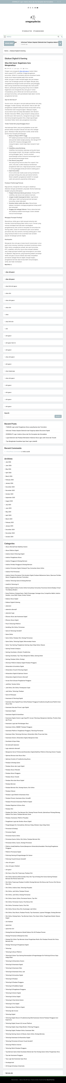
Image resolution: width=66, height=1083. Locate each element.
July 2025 (8, 504)
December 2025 (10, 487)
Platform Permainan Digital (13, 852)
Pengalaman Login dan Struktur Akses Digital (18, 821)
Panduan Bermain (11, 784)
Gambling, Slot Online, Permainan (15, 627)
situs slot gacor (24, 71)
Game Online (9, 634)
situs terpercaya (10, 371)
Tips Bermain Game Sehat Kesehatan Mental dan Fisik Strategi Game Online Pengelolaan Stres (33, 1052)
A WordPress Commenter (13, 451)
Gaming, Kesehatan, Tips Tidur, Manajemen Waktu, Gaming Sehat (24, 656)
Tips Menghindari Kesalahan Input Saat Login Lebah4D (21, 441)
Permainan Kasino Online (13, 835)
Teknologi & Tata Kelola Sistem (15, 1000)
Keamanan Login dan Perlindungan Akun (17, 723)
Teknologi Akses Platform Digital (15, 1007)
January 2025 (9, 526)
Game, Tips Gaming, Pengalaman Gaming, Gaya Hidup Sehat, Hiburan (25, 645)
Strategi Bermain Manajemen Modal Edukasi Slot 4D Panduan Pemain (25, 932)
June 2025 (8, 508)
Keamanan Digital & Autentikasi (15, 714)
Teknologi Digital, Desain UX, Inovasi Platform (19, 1023)
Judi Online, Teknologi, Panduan (15, 691)
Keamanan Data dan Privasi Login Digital (17, 707)
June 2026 (8, 465)
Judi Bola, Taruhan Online (13, 684)
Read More (8, 264)
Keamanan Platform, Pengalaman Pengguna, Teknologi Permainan (24, 730)
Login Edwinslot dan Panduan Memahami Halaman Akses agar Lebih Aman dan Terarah (30, 2)
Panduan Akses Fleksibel (13, 770)
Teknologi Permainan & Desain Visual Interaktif (19, 1041)
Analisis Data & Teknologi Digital (15, 554)
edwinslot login (10, 613)
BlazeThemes (50, 1079)
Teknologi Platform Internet (13, 1044)
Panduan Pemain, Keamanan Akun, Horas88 (18, 798)
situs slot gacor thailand (13, 866)
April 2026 (8, 472)
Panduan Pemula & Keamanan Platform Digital (19, 802)
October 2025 (9, 494)
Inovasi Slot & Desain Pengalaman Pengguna (18, 680)
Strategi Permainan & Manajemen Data (17, 936)
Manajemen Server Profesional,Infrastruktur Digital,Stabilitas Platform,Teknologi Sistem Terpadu (33, 752)
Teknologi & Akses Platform (14, 952)
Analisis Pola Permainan (13, 571)
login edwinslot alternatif (13, 748)
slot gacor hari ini (11, 343)
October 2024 (9, 536)
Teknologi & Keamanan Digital (14, 964)
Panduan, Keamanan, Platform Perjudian (17, 818)
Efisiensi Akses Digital (12, 620)
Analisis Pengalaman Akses (14, 557)
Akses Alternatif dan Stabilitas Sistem (16, 547)
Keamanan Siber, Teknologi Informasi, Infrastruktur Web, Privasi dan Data (26, 734)
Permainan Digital (11, 832)
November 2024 (10, 533)
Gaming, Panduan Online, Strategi (15, 659)
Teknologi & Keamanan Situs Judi (15, 971)
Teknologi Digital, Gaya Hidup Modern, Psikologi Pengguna (22, 1027)
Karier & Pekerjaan (11, 695)
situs (7, 314)
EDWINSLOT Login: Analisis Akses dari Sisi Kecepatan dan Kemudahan (26, 434)
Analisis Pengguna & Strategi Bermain (16, 561)
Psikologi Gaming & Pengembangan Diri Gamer (19, 855)
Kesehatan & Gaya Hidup (13, 741)
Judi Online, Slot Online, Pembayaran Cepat (18, 687)
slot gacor (8, 336)
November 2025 (10, 490)
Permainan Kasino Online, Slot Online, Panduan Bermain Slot (23, 839)
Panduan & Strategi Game (13, 762)
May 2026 (8, 469)
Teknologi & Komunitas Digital (14, 975)
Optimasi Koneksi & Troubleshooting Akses (18, 759)
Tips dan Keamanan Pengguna (14, 1055)
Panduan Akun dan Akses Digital (15, 780)
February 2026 (10, 480)
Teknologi (8, 948)
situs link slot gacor (11, 286)
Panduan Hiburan (10, 791)
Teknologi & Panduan (12, 979)
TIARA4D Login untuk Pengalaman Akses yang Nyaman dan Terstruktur (26, 427)
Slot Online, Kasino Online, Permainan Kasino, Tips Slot (21, 898)
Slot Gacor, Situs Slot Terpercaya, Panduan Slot (19, 873)
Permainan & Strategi (12, 828)
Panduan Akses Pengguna (13, 773)
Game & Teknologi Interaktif (14, 631)
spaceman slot (10, 928)
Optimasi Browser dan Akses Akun (15, 755)
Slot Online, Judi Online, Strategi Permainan (18, 895)
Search (6, 413)
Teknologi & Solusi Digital (13, 996)
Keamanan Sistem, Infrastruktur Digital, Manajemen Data (22, 738)
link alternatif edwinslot (12, 745)
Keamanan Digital (11, 711)
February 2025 (10, 522)
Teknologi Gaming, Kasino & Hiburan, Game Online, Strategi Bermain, (25, 1034)
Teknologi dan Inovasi (12, 1011)
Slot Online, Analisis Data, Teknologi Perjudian (19, 887)
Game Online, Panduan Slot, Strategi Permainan (19, 638)
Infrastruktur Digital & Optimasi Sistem (17, 673)
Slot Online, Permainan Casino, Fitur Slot (17, 905)
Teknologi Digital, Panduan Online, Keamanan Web (20, 1030)
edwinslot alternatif (11, 609)
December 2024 (10, 529)
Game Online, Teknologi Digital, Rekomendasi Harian (21, 641)
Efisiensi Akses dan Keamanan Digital (16, 616)
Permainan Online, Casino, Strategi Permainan (19, 843)
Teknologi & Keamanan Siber (14, 968)
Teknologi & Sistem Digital (13, 993)
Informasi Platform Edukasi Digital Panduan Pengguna (21, 663)
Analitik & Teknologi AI (12, 584)
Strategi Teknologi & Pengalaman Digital (17, 945)
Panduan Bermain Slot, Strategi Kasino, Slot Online (20, 787)
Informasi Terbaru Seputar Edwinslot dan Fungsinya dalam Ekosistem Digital (36, 42)
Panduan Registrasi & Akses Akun (15, 805)
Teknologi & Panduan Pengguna (15, 982)
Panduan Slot (9, 809)
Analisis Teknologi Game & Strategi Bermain (18, 580)
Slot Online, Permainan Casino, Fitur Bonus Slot (19, 902)
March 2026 (9, 476)
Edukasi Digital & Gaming (13, 602)
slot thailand (9, 921)
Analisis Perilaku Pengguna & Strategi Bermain (19, 564)
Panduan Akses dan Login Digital (15, 766)
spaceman (9, 925)
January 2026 (9, 483)
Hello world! (26, 451)
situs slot (8, 293)
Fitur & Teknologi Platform (13, 623)
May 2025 (8, 512)
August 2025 (9, 501)
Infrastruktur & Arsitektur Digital (15, 666)
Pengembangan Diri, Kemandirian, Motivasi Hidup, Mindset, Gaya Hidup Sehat (28, 825)
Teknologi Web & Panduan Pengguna (16, 1048)
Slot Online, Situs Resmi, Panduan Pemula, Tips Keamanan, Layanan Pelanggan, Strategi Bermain (33, 912)
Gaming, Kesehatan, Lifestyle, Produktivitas (18, 652)
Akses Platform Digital (12, 550)
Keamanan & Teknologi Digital (14, 698)
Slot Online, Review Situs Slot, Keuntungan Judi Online (21, 909)
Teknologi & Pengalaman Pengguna (16, 989)
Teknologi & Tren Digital (12, 1003)
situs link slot (9, 321)
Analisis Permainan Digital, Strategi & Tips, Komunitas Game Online (25, 568)
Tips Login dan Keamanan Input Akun (16, 1059)
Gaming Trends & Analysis (13, 648)
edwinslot (8, 606)
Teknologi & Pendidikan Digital (14, 986)
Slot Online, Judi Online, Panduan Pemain (17, 891)
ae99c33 (8, 68)
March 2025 (9, 519)
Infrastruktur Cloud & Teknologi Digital (17, 670)
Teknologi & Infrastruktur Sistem (15, 961)
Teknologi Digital (10, 1014)
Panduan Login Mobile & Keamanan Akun (17, 794)
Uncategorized (10, 1062)
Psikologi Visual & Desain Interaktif (16, 859)
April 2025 (8, 515)
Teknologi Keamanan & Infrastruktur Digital (18, 1037)
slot (7, 329)
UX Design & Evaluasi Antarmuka (15, 1066)
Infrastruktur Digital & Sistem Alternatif (17, 677)
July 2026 (8, 462)
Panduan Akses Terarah (12, 777)
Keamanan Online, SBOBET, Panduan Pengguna (19, 727)
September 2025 (10, 497)
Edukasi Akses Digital (12, 599)
